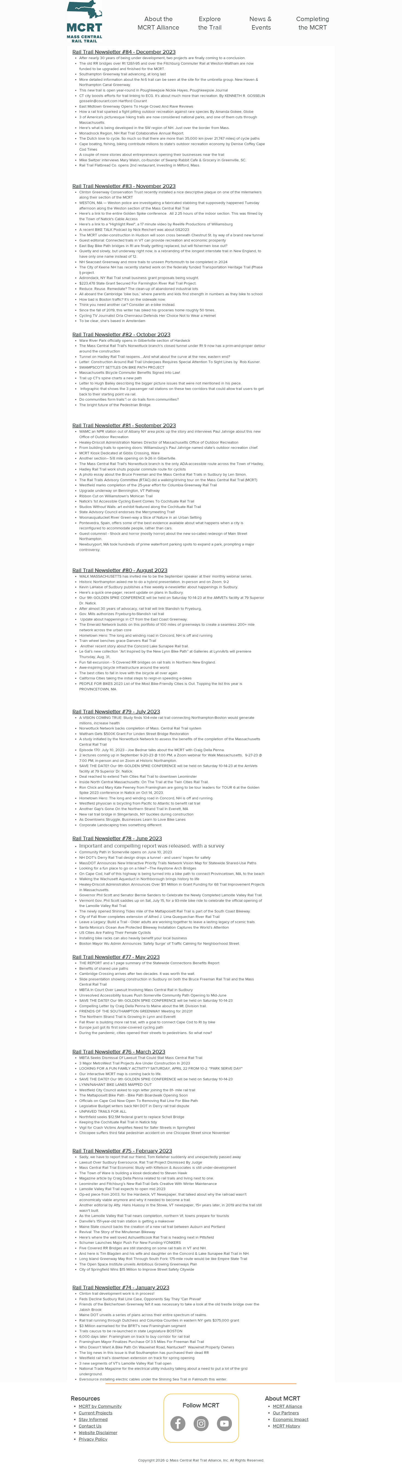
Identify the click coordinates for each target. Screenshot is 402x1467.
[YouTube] (224, 1423)
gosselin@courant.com (98, 101)
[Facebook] (177, 1423)
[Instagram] (201, 1423)
